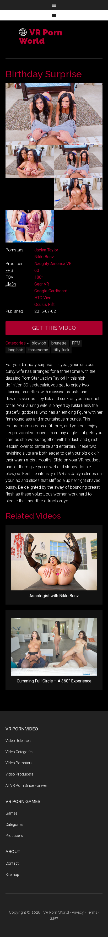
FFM (76, 343)
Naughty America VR (53, 263)
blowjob (39, 343)
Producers (14, 835)
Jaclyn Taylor (46, 249)
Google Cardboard (50, 290)
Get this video (54, 328)
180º (38, 277)
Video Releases (18, 741)
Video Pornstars (19, 763)
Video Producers (19, 774)
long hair (15, 349)
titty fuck (61, 349)
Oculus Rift (44, 304)
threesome (38, 349)
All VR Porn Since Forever (26, 785)
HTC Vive (42, 297)
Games (12, 813)
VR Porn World (40, 37)
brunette (59, 343)
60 (36, 270)
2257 (54, 918)
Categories (16, 343)
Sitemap (12, 875)
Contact (12, 863)
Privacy (78, 912)
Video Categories (20, 752)
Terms (92, 912)
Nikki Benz (44, 256)
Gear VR (41, 284)
